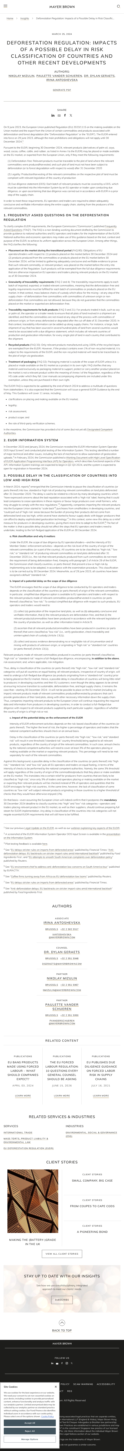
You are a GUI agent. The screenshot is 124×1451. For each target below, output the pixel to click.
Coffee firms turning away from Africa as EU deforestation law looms (48, 876)
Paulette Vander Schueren (59, 76)
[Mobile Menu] (5, 7)
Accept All (29, 1423)
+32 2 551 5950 (69, 1015)
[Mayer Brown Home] (61, 7)
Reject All (30, 1431)
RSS (69, 1391)
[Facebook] (65, 116)
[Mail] (59, 115)
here (44, 843)
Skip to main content (15, 2)
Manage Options (29, 1439)
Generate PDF (62, 90)
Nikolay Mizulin (21, 76)
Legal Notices (70, 1434)
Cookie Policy (47, 1416)
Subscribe (62, 1299)
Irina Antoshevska (62, 80)
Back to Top (62, 1330)
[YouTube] (57, 1363)
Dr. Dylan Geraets (99, 76)
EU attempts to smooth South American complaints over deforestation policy (70, 857)
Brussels (51, 929)
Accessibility (106, 1384)
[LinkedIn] (53, 116)
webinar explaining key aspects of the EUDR (95, 828)
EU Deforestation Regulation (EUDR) (29, 1148)
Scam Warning (83, 1384)
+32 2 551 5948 (69, 958)
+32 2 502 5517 (69, 929)
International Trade (18, 1132)
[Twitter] (71, 116)
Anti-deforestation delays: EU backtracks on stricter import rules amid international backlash (61, 888)
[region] (30, 1415)
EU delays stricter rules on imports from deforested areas (42, 849)
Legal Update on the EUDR (39, 828)
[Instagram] (67, 1363)
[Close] (55, 1386)
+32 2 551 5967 (69, 984)
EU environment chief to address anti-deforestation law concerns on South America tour (59, 866)
